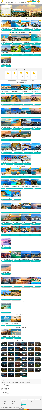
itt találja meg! (21, 407)
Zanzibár (31, 2)
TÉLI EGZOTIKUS (34, 2)
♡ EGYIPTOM (19, 2)
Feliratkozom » (24, 404)
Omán (28, 2)
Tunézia (9, 2)
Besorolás (7, 12)
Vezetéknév (22, 398)
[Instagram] (23, 405)
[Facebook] (21, 405)
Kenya (25, 2)
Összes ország (38, 2)
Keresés (6, 14)
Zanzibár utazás (13, 401)
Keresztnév (29, 398)
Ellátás (2, 12)
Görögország (2, 2)
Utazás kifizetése (13, 398)
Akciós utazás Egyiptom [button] (5, 388)
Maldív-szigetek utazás (4, 401)
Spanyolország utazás (4, 398)
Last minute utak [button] (3, 384)
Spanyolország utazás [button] (4, 392)
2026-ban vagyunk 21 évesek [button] (5, 385)
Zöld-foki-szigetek (15, 2)
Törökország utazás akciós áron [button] (6, 389)
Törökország (12, 2)
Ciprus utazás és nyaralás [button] (5, 393)
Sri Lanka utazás (3, 399)
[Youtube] (22, 405)
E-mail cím (35, 398)
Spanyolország (5, 2)
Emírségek (22, 2)
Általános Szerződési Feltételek (14, 399)
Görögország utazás (14, 403)
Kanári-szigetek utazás (4, 403)
